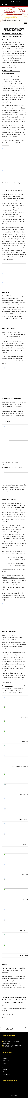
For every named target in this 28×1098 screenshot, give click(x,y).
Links (3, 1071)
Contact (4, 1063)
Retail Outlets (5, 1069)
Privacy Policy (6, 1074)
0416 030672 (6, 1043)
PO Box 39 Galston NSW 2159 (11, 1041)
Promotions (5, 1060)
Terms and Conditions (8, 1073)
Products (4, 1058)
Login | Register (18, 1)
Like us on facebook (7, 1)
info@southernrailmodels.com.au (11, 20)
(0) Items (5, 4)
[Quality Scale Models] (14, 14)
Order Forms (5, 1062)
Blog (3, 1068)
